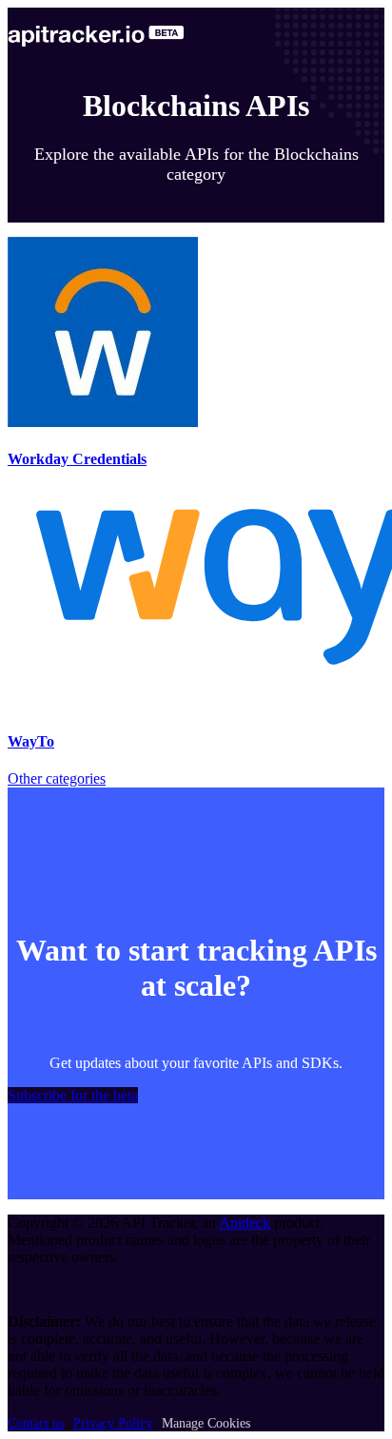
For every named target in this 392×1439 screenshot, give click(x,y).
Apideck (244, 1223)
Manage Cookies (206, 1423)
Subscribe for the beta (73, 1095)
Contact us (36, 1423)
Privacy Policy (112, 1423)
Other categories (57, 778)
